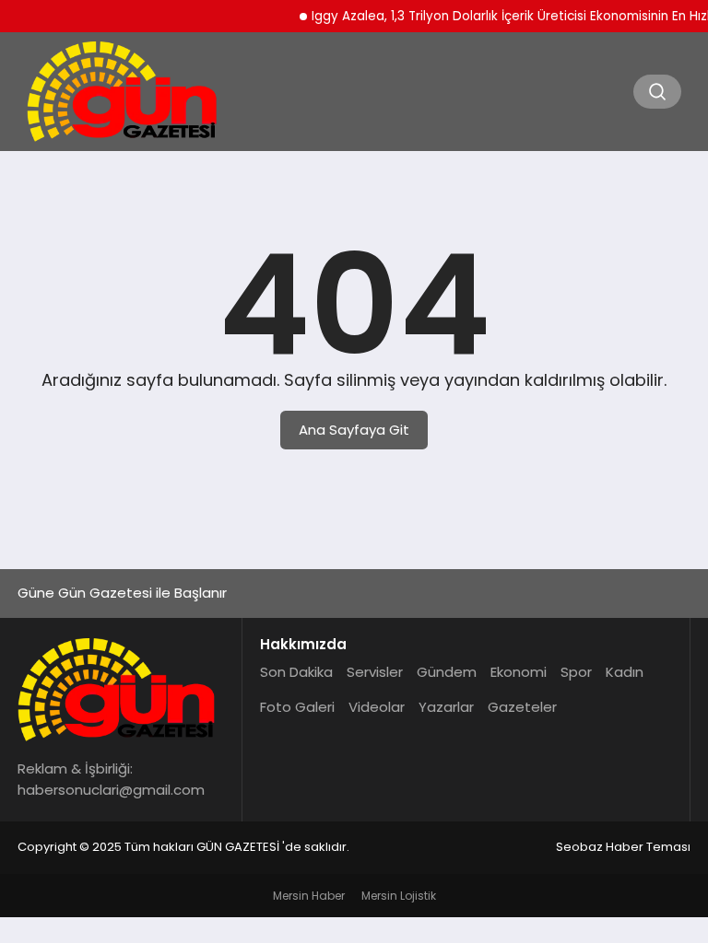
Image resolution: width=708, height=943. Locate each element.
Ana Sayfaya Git (354, 429)
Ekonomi (518, 671)
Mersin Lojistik (398, 895)
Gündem (447, 671)
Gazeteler (522, 706)
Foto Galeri (297, 706)
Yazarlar (446, 706)
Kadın (624, 671)
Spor (576, 671)
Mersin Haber (309, 895)
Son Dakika (296, 671)
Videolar (376, 706)
